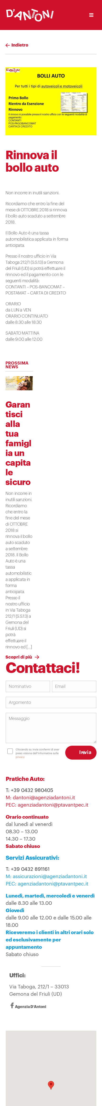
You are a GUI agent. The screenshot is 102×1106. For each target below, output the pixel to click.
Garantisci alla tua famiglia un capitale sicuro (18, 443)
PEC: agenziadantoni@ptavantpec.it (47, 805)
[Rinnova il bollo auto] (51, 101)
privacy (51, 757)
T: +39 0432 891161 (28, 869)
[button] (51, 1085)
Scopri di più (18, 657)
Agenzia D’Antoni (30, 1007)
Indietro (22, 45)
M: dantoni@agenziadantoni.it (40, 797)
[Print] (9, 180)
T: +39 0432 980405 (29, 790)
